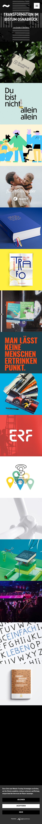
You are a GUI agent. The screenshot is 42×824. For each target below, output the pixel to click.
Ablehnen (21, 800)
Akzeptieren (21, 806)
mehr (21, 812)
